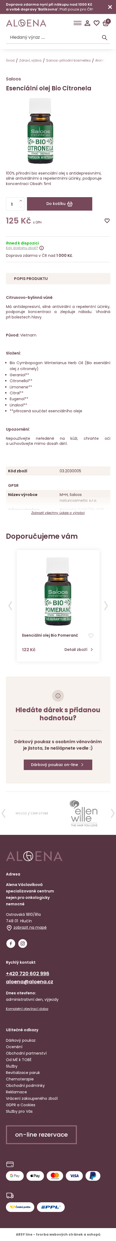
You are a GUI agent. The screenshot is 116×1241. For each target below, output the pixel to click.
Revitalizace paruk (23, 1072)
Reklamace (16, 1092)
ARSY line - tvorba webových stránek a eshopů (58, 1234)
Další (106, 606)
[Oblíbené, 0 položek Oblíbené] (96, 23)
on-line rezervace (41, 1134)
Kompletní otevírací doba (27, 1009)
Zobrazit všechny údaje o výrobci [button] (58, 512)
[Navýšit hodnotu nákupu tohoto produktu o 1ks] (21, 200)
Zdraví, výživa (30, 60)
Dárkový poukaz (21, 1040)
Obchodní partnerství (26, 1053)
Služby (12, 1066)
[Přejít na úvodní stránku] (26, 23)
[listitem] (32, 813)
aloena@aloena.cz (29, 981)
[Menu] (77, 23)
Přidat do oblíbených (107, 221)
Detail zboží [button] (75, 649)
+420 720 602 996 (27, 973)
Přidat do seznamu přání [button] (91, 636)
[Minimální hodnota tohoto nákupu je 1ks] (21, 207)
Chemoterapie (20, 1079)
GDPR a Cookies (20, 1105)
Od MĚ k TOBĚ (19, 1059)
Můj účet (87, 23)
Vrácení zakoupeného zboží (32, 1098)
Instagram (23, 943)
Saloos (13, 79)
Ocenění (14, 1046)
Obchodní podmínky (25, 1085)
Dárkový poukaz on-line (54, 764)
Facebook (11, 943)
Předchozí (10, 606)
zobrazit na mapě (30, 927)
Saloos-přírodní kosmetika (68, 60)
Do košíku (56, 203)
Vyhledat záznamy (104, 38)
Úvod (10, 60)
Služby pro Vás (19, 1111)
